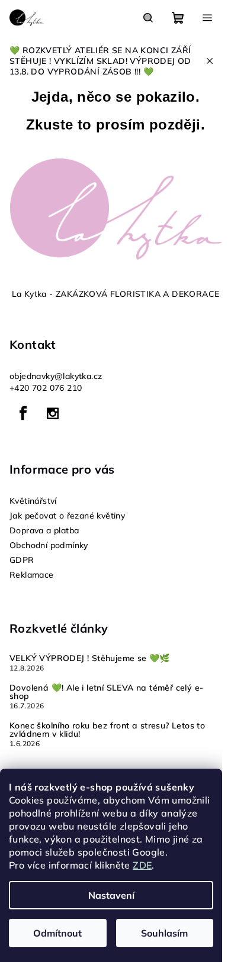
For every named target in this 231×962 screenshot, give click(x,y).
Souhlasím (164, 933)
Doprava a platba (44, 530)
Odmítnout (57, 933)
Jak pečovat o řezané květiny (67, 515)
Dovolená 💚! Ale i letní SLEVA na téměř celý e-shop (106, 692)
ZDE (142, 865)
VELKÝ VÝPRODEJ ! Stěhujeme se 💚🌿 (89, 658)
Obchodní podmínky (48, 545)
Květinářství (33, 500)
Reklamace (31, 574)
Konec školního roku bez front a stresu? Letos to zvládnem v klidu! (107, 729)
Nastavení (111, 895)
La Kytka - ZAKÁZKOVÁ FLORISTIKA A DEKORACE (116, 294)
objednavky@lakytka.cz (55, 376)
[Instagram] (52, 413)
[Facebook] (23, 413)
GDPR (21, 560)
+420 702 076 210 (45, 388)
